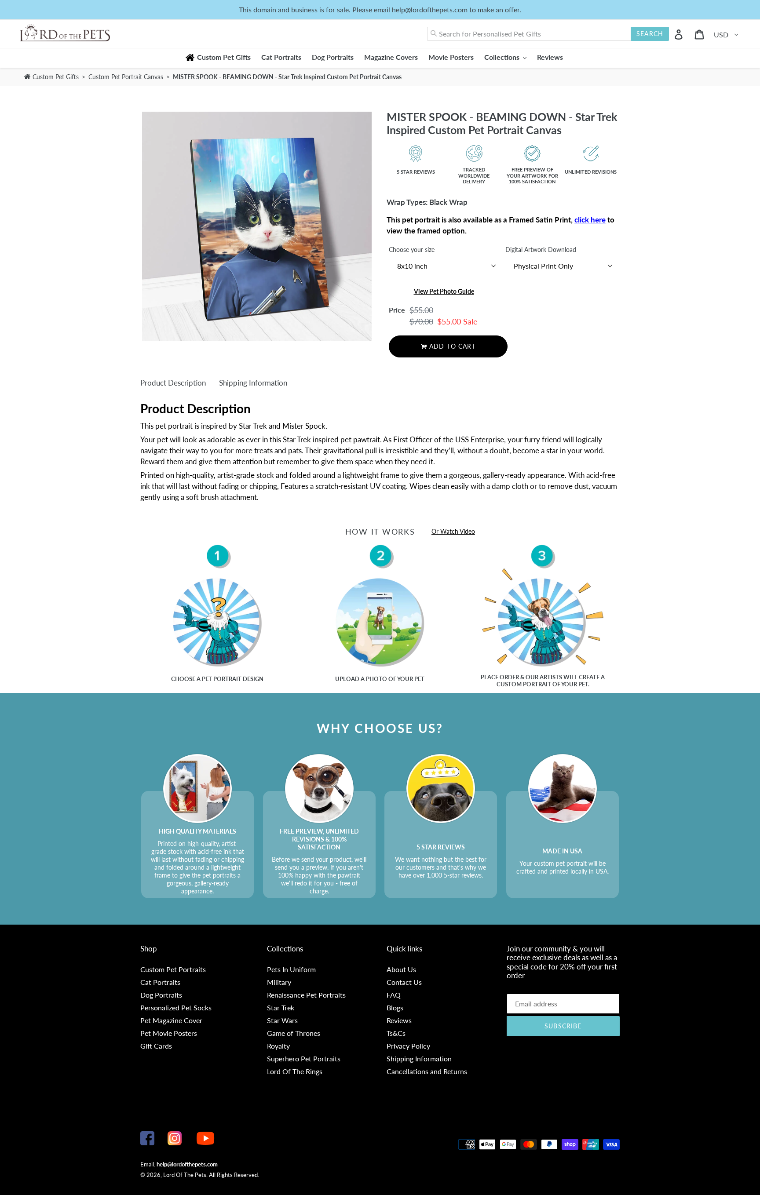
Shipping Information (253, 382)
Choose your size (412, 249)
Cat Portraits (160, 982)
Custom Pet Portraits (173, 969)
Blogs (395, 1007)
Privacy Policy (408, 1046)
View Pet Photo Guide (444, 291)
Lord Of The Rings (294, 1071)
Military (279, 982)
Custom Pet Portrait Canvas (126, 76)
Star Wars (282, 1020)
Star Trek (280, 1007)
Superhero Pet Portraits (303, 1058)
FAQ (394, 995)
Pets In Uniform (291, 969)
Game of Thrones (293, 1033)
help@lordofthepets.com (187, 1164)
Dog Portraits (161, 995)
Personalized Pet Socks (176, 1007)
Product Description (173, 382)
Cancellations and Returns (427, 1071)
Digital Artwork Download (540, 249)
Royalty (278, 1046)
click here (590, 219)
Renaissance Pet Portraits (306, 995)
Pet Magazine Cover (171, 1020)
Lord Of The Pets (184, 1174)
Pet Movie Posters (168, 1033)
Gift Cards (156, 1046)
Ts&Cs (396, 1033)
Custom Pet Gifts (55, 76)
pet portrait (221, 678)
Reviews (399, 1020)
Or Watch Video (453, 531)
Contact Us (404, 982)
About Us (401, 969)
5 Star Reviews (416, 172)
